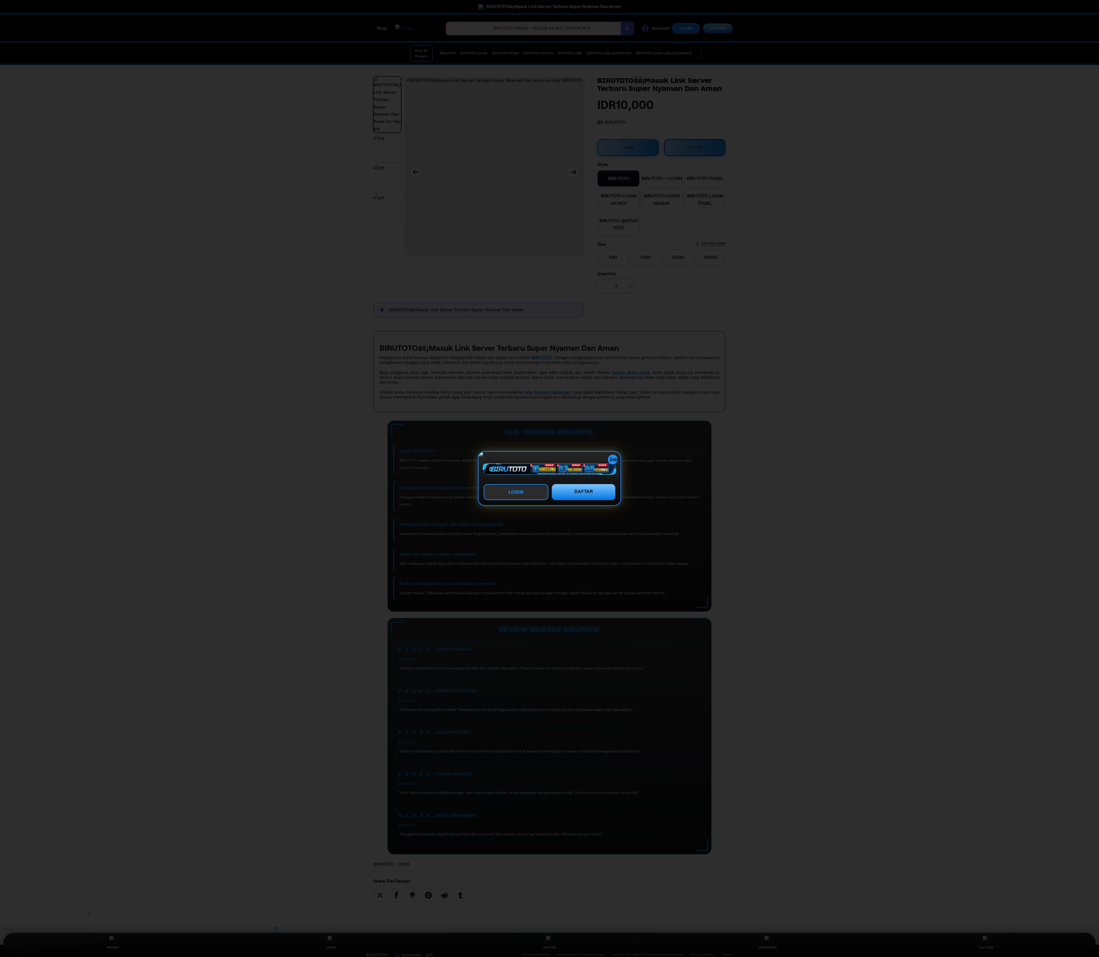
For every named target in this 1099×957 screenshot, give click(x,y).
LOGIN (516, 492)
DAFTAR (583, 491)
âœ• (614, 459)
